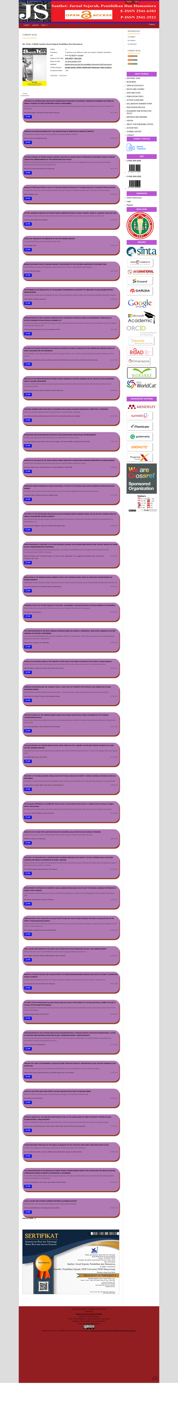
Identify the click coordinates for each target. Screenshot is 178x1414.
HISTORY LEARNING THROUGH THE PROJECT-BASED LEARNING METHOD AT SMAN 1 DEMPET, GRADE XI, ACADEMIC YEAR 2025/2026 (70, 214)
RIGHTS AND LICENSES (135, 89)
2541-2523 (77, 58)
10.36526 (72, 55)
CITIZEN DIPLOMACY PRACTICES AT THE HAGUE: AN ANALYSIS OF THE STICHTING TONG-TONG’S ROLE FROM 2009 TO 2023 (66, 1146)
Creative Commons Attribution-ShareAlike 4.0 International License (112, 1331)
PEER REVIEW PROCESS (136, 107)
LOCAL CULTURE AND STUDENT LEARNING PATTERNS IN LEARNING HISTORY (50, 1202)
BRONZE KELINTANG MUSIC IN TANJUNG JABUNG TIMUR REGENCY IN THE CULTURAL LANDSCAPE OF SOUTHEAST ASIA (65, 266)
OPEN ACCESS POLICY (135, 86)
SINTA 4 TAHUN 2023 (84, 68)
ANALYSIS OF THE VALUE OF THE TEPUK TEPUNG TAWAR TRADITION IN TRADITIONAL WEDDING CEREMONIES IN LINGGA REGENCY (69, 462)
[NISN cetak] (134, 189)
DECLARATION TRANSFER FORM (139, 104)
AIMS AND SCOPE (133, 93)
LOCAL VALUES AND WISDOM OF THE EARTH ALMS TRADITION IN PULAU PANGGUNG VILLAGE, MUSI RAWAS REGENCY (65, 950)
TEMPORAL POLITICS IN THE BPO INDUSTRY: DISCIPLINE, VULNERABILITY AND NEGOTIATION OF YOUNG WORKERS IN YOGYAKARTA (69, 607)
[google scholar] (140, 309)
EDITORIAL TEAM (133, 78)
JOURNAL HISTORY (134, 132)
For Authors (131, 40)
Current (27, 25)
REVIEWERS (131, 82)
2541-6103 (68, 58)
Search (152, 24)
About (43, 25)
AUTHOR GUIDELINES (135, 100)
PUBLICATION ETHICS (135, 97)
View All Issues (27, 1218)
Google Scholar (70, 68)
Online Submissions (134, 198)
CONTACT (130, 135)
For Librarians (132, 44)
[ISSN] (134, 173)
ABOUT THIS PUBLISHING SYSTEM (140, 124)
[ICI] (140, 267)
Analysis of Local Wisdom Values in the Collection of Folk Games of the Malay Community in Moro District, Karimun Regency (68, 663)
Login (136, 2)
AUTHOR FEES (132, 128)
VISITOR (130, 121)
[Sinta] (142, 257)
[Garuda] (140, 295)
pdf (28, 117)
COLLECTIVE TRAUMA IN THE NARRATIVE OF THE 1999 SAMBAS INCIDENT (49, 240)
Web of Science (106, 68)
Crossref (80, 55)
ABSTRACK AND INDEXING (137, 117)
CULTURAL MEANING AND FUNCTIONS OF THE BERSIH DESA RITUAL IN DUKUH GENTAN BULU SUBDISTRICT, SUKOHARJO (66, 410)
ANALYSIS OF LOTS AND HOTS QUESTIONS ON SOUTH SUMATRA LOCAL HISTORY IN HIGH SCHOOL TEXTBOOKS (62, 833)
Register (129, 2)
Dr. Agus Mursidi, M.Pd (73, 61)
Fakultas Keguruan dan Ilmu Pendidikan (89, 1314)
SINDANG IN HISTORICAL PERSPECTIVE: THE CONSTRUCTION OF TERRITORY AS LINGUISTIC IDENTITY (59, 133)
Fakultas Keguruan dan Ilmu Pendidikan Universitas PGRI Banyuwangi (88, 64)
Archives (35, 25)
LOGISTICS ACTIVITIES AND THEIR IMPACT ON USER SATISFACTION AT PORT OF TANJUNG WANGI (57, 1093)
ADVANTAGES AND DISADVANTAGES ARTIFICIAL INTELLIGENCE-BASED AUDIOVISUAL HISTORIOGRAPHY (60, 436)
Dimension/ (96, 68)
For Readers (131, 37)
